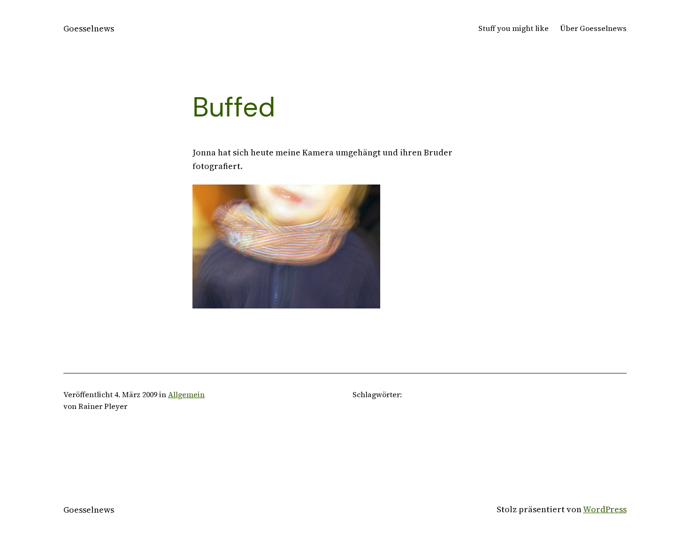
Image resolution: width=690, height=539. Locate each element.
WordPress (605, 509)
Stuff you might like (513, 28)
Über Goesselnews (593, 28)
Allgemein (186, 394)
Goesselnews (88, 28)
